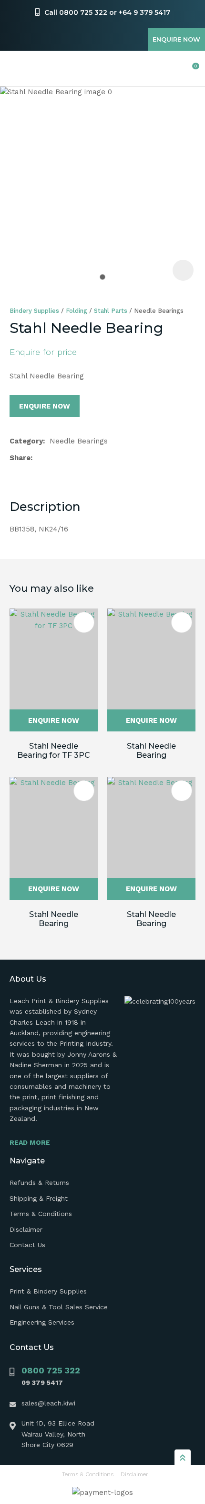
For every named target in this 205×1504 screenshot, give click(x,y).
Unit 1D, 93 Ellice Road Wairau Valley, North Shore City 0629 (57, 1434)
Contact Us (27, 1245)
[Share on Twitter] (52, 457)
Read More (30, 1142)
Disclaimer (26, 1229)
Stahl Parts (110, 310)
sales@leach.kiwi (48, 1403)
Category (26, 441)
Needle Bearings (159, 310)
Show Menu (15, 69)
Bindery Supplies (34, 310)
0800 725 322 (50, 1370)
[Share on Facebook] (39, 458)
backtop (182, 1457)
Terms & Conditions (41, 1213)
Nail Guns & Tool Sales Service (59, 1307)
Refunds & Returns (39, 1182)
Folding (76, 310)
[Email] (67, 458)
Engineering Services (42, 1322)
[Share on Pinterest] (82, 458)
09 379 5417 (42, 1382)
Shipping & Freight (39, 1198)
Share (20, 457)
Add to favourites (83, 622)
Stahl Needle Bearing (151, 750)
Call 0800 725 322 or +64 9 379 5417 (107, 12)
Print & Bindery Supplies (48, 1291)
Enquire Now (176, 39)
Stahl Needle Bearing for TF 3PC (53, 750)
